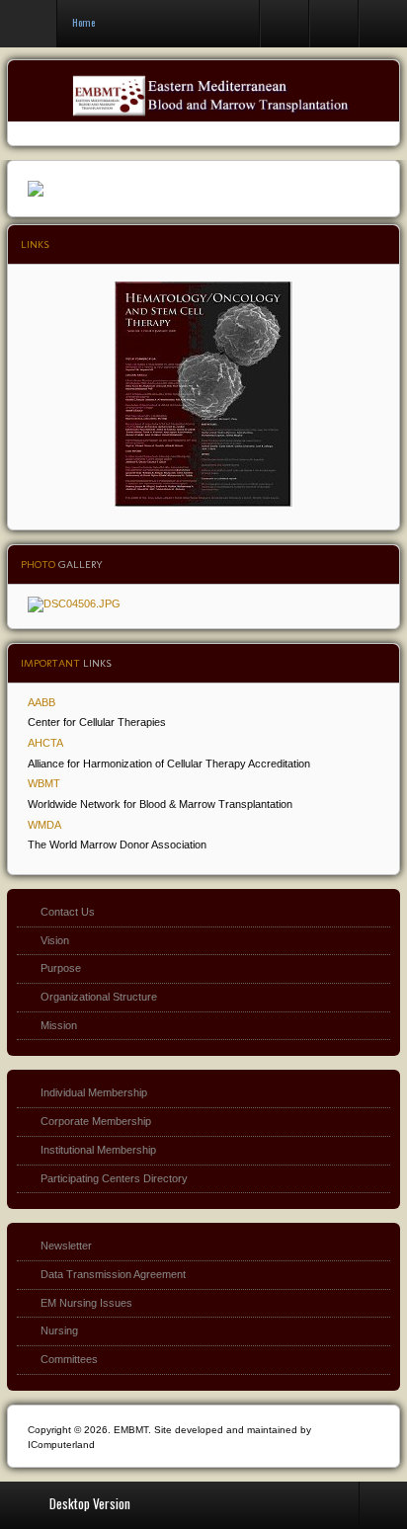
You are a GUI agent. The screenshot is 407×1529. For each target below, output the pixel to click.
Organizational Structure (99, 997)
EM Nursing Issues (86, 1303)
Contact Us (68, 912)
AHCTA (45, 743)
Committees (69, 1359)
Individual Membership (94, 1092)
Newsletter (66, 1245)
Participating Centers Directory (114, 1178)
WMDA (44, 825)
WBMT (44, 783)
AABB (41, 702)
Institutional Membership (98, 1150)
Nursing (59, 1330)
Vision (55, 940)
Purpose (61, 968)
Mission (59, 1025)
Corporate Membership (96, 1121)
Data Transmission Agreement (113, 1274)
